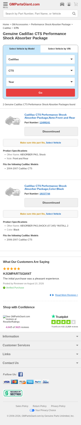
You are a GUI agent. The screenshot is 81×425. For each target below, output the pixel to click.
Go (40, 92)
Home (6, 24)
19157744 (45, 193)
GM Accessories (20, 24)
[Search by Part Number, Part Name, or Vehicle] (74, 13)
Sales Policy (22, 406)
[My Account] (69, 4)
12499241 (45, 122)
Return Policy (40, 406)
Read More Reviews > (66, 295)
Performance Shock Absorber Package (51, 24)
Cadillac (7, 28)
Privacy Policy (58, 406)
